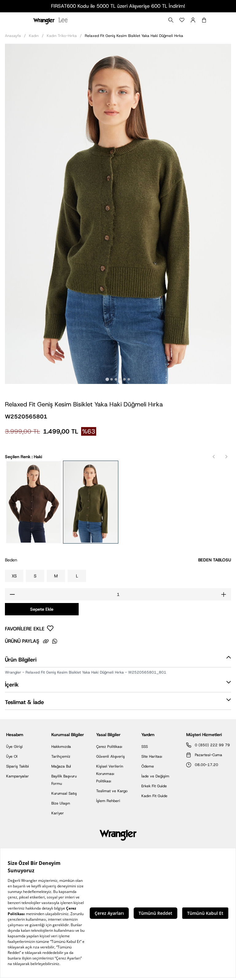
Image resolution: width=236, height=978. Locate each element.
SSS (144, 746)
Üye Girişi (14, 746)
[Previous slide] (214, 457)
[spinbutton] (118, 594)
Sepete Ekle (41, 609)
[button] (118, 661)
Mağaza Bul (61, 766)
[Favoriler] (181, 20)
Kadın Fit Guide (154, 795)
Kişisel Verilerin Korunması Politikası (109, 774)
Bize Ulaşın (60, 803)
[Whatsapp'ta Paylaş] (54, 641)
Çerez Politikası (109, 746)
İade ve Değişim (155, 776)
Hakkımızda (61, 746)
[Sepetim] (204, 20)
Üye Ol (12, 756)
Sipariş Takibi (17, 766)
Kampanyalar (17, 776)
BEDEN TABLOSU (214, 560)
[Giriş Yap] (193, 20)
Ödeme (147, 766)
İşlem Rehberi (108, 800)
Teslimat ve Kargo (112, 791)
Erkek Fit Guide (154, 786)
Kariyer (57, 813)
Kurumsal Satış (64, 793)
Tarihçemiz (60, 756)
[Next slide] (226, 457)
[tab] (107, 379)
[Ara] (170, 20)
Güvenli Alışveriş (110, 756)
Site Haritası (151, 756)
